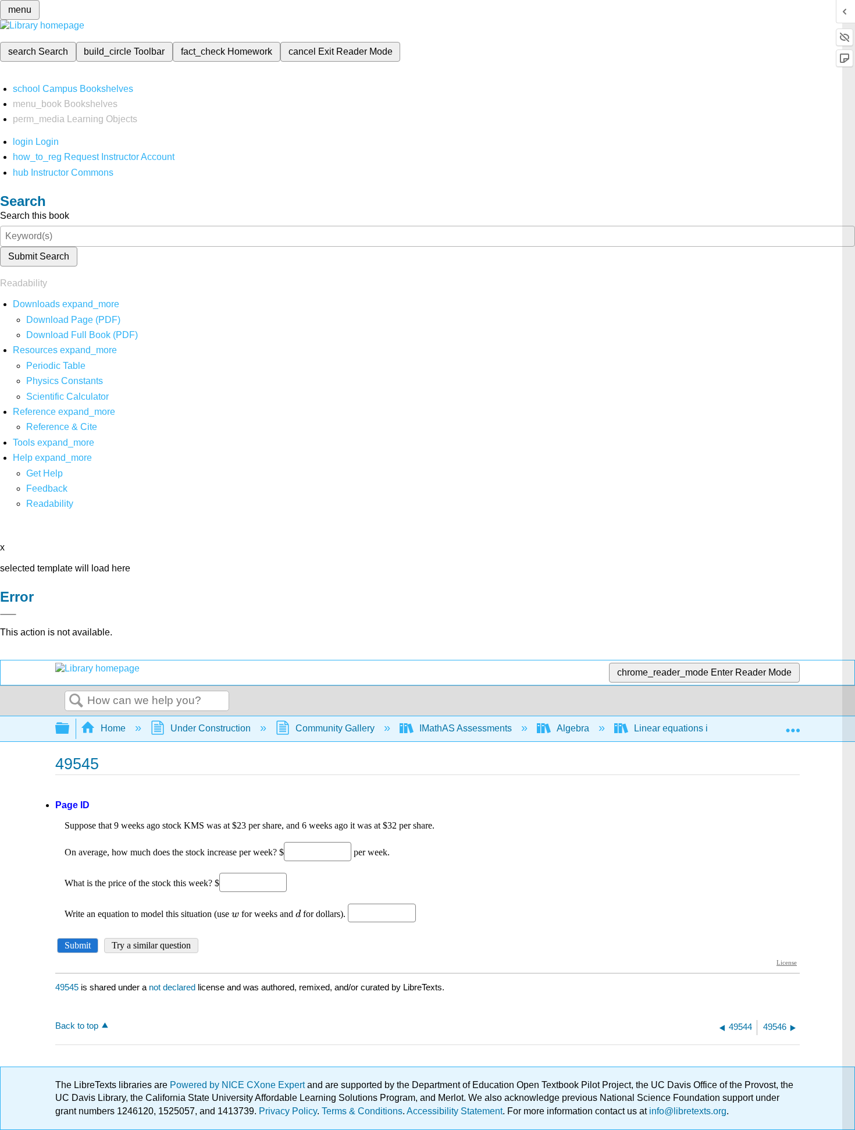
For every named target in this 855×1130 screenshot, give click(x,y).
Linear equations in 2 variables (697, 728)
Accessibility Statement (455, 1111)
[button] (46, 488)
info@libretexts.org (686, 1111)
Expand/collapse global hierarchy (69, 729)
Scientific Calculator (67, 396)
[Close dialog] (8, 614)
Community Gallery (335, 728)
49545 (67, 987)
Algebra (573, 728)
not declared (173, 987)
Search (76, 701)
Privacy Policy (288, 1111)
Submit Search (38, 256)
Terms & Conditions (362, 1111)
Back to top (76, 1025)
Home (113, 728)
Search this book (34, 216)
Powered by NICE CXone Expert (238, 1085)
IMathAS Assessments (465, 728)
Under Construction (210, 728)
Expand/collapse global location (793, 725)
